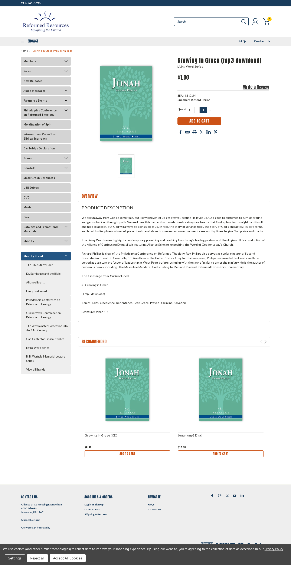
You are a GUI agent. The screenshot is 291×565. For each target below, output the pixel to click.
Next (265, 342)
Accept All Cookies (67, 558)
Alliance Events (35, 282)
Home (24, 51)
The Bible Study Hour (39, 265)
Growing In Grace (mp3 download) (52, 51)
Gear (26, 217)
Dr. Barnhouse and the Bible (43, 273)
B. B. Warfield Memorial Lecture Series (45, 358)
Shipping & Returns (95, 514)
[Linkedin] (208, 132)
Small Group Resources (39, 178)
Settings (15, 558)
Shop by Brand (33, 256)
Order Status (92, 509)
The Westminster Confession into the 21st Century (47, 328)
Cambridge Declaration (39, 148)
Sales (27, 71)
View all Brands (35, 369)
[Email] (187, 132)
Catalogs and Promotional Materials (40, 229)
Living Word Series (37, 347)
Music (27, 207)
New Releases (32, 81)
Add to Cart (127, 453)
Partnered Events (35, 100)
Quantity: (184, 109)
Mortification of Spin (37, 124)
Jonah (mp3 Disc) (190, 435)
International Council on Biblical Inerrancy (39, 136)
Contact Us (262, 41)
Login (87, 504)
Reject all (37, 558)
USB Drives (31, 187)
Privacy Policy (274, 549)
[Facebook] (180, 132)
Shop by (28, 241)
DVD (26, 197)
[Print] (194, 132)
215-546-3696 (30, 3)
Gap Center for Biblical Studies (45, 339)
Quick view (127, 390)
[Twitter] (201, 132)
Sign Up (99, 504)
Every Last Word (36, 291)
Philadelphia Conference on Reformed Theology (40, 112)
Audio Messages (34, 90)
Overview (90, 196)
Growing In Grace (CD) (101, 435)
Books (27, 158)
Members (29, 61)
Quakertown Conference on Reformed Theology (43, 315)
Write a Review (256, 87)
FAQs (242, 41)
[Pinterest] (215, 132)
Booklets (29, 168)
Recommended (94, 341)
